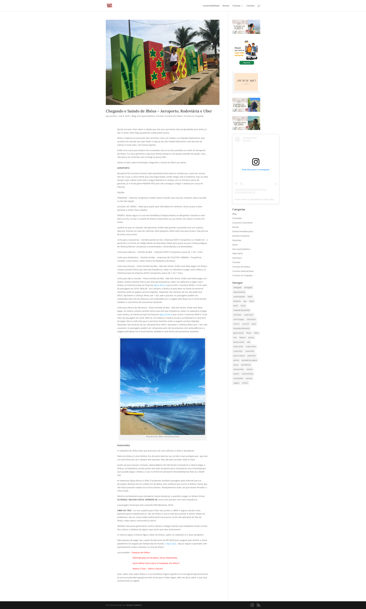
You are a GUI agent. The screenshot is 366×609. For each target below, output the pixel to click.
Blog (134, 116)
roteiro (236, 374)
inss (235, 337)
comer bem (248, 315)
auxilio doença (239, 296)
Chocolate (237, 218)
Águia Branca (160, 285)
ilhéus (256, 333)
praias (235, 365)
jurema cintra (238, 342)
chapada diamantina (241, 310)
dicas (254, 324)
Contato (250, 6)
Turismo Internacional (242, 271)
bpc (245, 301)
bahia (250, 296)
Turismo (236, 6)
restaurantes (238, 369)
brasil (251, 301)
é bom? (245, 383)
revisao (249, 369)
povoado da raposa (249, 360)
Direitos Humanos (240, 235)
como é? (245, 324)
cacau (243, 305)
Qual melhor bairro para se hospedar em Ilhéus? (156, 563)
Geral (234, 244)
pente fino (252, 355)
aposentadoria (239, 292)
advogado (248, 287)
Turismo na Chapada (194, 116)
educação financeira (241, 328)
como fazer (251, 319)
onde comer (238, 346)
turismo (249, 378)
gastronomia (238, 333)
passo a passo (239, 355)
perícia (236, 360)
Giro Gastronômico (146, 116)
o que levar (249, 351)
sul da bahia (238, 378)
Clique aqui (170, 543)
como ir (236, 324)
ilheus (248, 333)
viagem (236, 383)
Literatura (237, 257)
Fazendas (236, 240)
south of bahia (247, 374)
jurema (251, 337)
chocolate (237, 315)
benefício (237, 301)
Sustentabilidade (211, 6)
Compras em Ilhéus (141, 552)
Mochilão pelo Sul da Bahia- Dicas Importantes (155, 557)
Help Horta (237, 253)
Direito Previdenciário (242, 231)
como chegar (238, 319)
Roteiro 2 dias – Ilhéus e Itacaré (140, 568)
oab (248, 342)
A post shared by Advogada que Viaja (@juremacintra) (259, 199)
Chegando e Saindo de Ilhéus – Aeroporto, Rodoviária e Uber (159, 111)
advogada (237, 287)
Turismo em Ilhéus (174, 116)
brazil (235, 305)
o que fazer (237, 351)
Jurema (113, 116)
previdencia (246, 365)
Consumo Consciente (242, 222)
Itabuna (242, 337)
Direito (226, 6)
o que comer (251, 346)
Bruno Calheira (134, 605)
